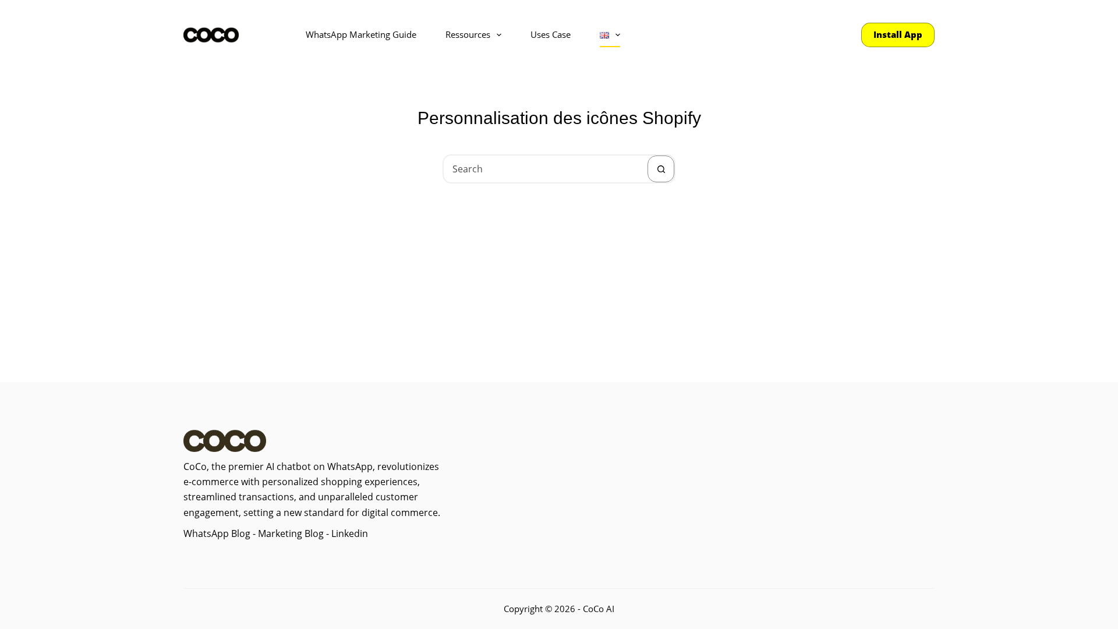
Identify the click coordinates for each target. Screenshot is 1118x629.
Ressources (467, 34)
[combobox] (546, 168)
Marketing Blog (290, 533)
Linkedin (349, 533)
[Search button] (661, 169)
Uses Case (550, 34)
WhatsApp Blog (216, 533)
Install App (897, 34)
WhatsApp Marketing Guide (361, 34)
